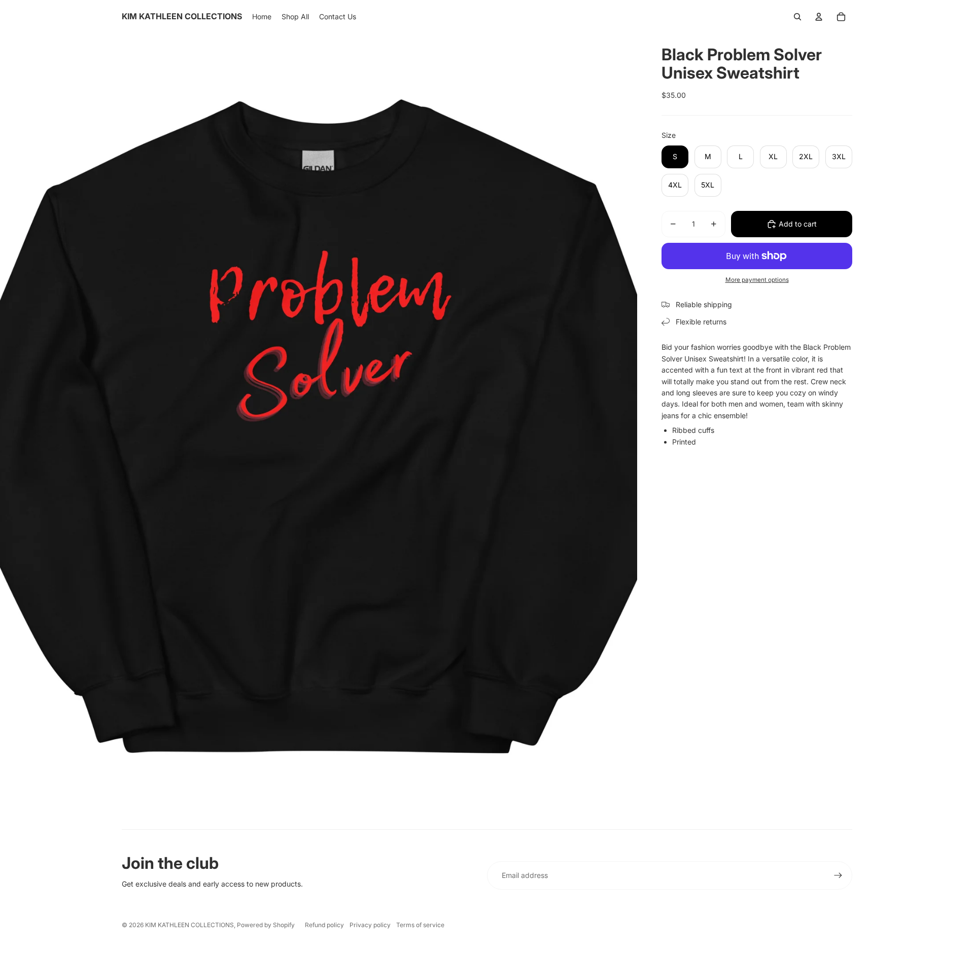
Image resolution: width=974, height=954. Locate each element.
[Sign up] (838, 875)
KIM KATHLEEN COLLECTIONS (189, 925)
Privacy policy (370, 925)
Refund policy (324, 925)
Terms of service (420, 925)
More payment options (757, 279)
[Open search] (797, 17)
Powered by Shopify (266, 925)
